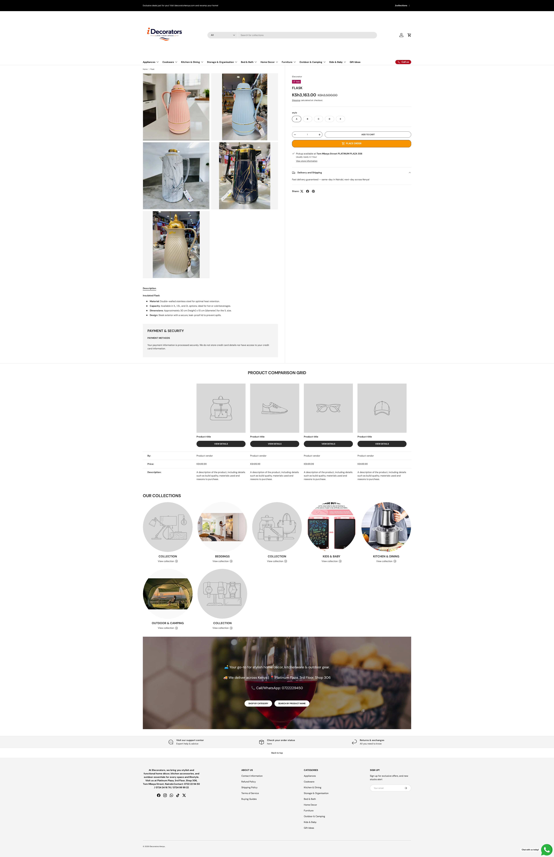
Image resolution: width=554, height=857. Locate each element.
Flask (152, 69)
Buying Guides (249, 799)
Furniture (287, 62)
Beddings (222, 556)
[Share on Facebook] (307, 191)
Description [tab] (149, 288)
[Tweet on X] (302, 191)
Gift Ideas (355, 62)
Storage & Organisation (220, 62)
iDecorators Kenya (157, 846)
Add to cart (368, 134)
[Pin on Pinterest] (313, 191)
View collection (166, 561)
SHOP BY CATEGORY (258, 703)
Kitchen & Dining (190, 62)
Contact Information (252, 775)
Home (145, 69)
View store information (306, 161)
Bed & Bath (247, 62)
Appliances (149, 62)
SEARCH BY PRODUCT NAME (292, 703)
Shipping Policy (249, 787)
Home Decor (268, 62)
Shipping (296, 100)
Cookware (168, 62)
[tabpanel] (210, 305)
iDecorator (297, 76)
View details (221, 444)
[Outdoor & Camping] (168, 594)
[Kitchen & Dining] (386, 527)
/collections (401, 5)
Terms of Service (250, 793)
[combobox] (292, 35)
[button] (409, 35)
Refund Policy (248, 781)
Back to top (277, 753)
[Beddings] (222, 527)
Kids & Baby (336, 62)
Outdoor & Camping (311, 62)
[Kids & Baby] (331, 527)
